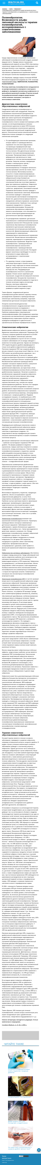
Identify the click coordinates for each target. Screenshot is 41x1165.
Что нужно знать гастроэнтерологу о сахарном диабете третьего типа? (20, 1148)
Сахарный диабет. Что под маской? (19, 1097)
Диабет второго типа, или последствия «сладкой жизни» (18, 1122)
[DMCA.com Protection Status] (24, 1156)
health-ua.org (16, 2)
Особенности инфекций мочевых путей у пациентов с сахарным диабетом (19, 1071)
